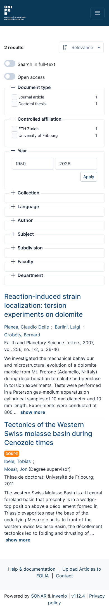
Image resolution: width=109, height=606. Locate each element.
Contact (64, 576)
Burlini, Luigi (67, 327)
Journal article (31, 97)
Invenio (59, 596)
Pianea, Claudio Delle (26, 327)
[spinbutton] (32, 163)
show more (32, 412)
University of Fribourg (38, 135)
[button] (31, 88)
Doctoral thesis (32, 103)
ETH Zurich (28, 128)
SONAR (38, 596)
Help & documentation (31, 569)
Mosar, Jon (15, 469)
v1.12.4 (78, 596)
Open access (31, 77)
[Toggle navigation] (97, 13)
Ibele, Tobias (17, 461)
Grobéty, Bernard (22, 335)
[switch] (9, 63)
